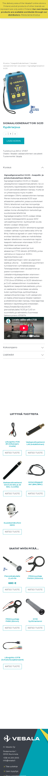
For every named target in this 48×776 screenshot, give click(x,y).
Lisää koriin (14, 141)
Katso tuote (12, 453)
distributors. (14, 15)
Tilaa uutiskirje (12, 766)
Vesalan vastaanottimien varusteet (26, 153)
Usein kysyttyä (12, 771)
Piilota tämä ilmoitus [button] (30, 15)
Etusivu (6, 63)
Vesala (19, 156)
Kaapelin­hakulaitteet (20, 63)
